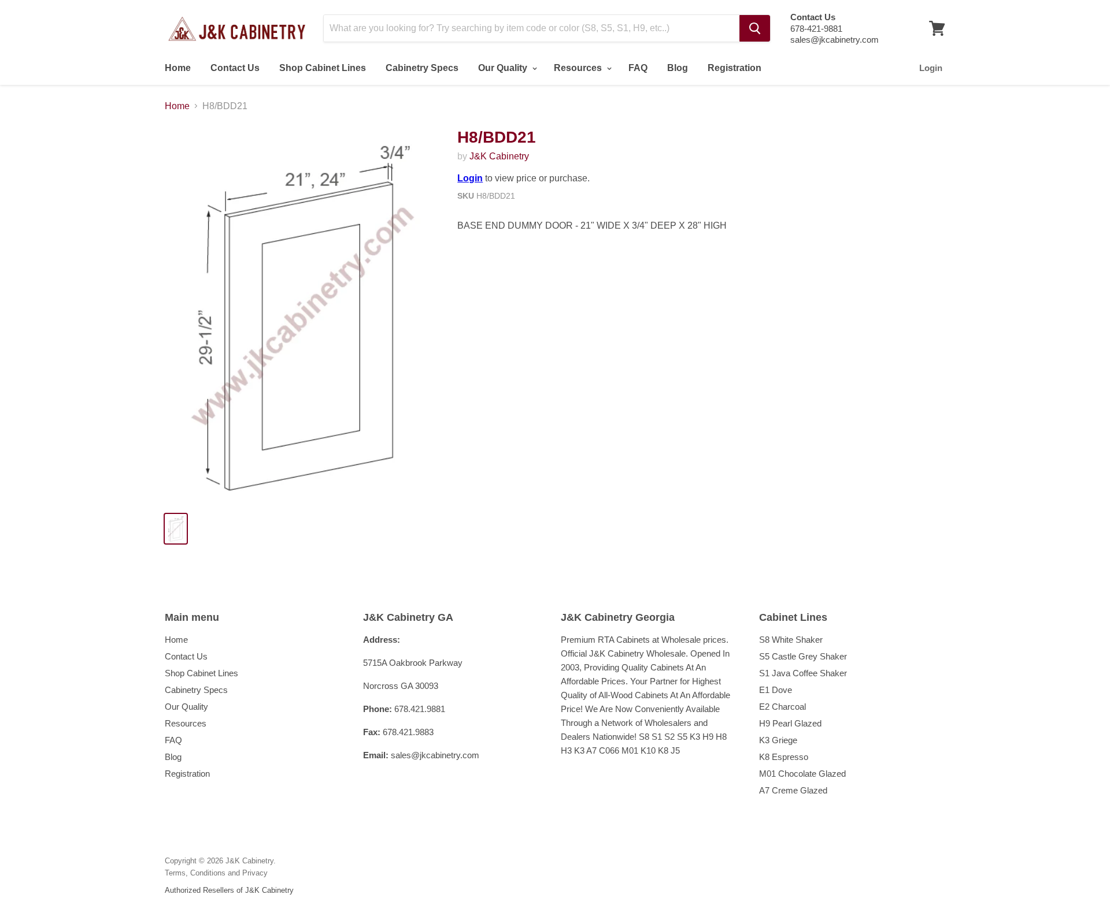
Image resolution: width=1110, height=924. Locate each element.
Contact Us (235, 68)
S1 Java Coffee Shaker (803, 673)
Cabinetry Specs (422, 68)
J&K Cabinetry (499, 156)
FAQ (638, 68)
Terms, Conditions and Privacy (216, 873)
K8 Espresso (783, 757)
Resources (579, 68)
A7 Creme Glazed (793, 790)
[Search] (754, 28)
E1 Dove (775, 690)
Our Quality (504, 68)
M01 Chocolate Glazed (802, 773)
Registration (734, 68)
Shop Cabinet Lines (322, 68)
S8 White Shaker (791, 639)
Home (178, 68)
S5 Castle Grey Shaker (803, 656)
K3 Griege (778, 740)
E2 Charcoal (782, 706)
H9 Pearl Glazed (790, 723)
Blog (677, 68)
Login (930, 68)
